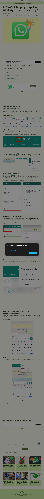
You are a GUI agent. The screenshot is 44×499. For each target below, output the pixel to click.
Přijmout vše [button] (33, 253)
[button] (22, 250)
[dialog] (22, 249)
